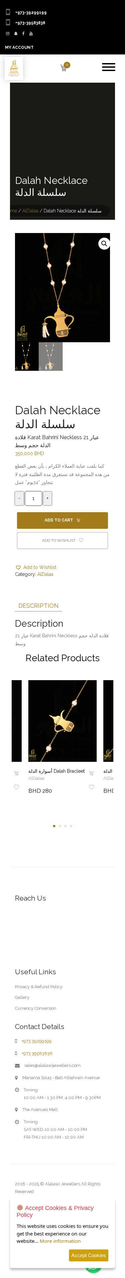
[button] (104, 244)
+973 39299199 (37, 1041)
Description (38, 605)
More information (60, 1241)
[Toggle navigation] (108, 67)
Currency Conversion (35, 1008)
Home (11, 210)
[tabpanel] (62, 739)
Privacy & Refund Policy (38, 986)
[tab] (38, 604)
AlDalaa (30, 210)
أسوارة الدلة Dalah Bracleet (56, 771)
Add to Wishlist (59, 540)
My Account (19, 47)
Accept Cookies (88, 1255)
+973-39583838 (30, 23)
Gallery (22, 997)
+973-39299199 (31, 12)
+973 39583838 (37, 1053)
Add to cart (59, 520)
